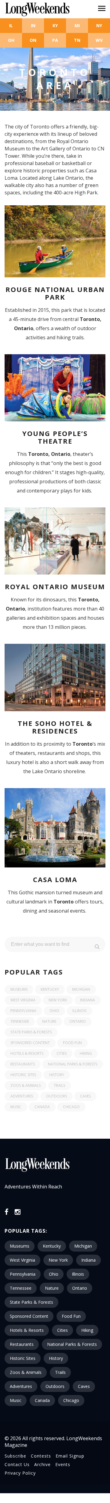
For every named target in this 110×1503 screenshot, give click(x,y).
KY (55, 25)
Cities (62, 1053)
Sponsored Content (30, 1042)
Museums (19, 989)
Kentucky (50, 989)
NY (99, 25)
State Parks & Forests (31, 1032)
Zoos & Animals (25, 1085)
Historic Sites (23, 1074)
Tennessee (19, 1021)
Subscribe (15, 1456)
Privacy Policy (20, 1473)
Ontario (77, 1021)
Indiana (87, 1000)
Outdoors (56, 1096)
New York (58, 1000)
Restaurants (22, 1064)
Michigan (81, 989)
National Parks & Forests (72, 1064)
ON (33, 40)
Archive (42, 1464)
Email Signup (70, 1456)
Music (15, 1106)
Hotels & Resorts (26, 1053)
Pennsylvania (23, 1010)
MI (77, 25)
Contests (41, 1456)
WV (99, 40)
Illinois (79, 1010)
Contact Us (17, 1464)
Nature (49, 1021)
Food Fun (72, 1042)
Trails (59, 1085)
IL (11, 25)
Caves (85, 1096)
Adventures (21, 1096)
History (56, 1074)
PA (55, 40)
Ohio (54, 1010)
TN (77, 40)
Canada (42, 1106)
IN (33, 25)
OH (11, 40)
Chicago (71, 1106)
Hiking (86, 1053)
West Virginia (22, 1000)
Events (62, 1464)
